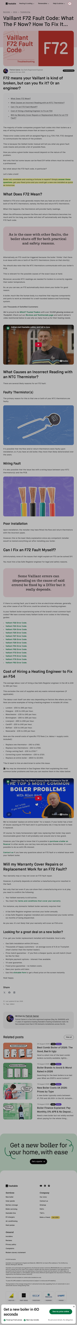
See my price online (61, 1312)
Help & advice (58, 3)
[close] (74, 1307)
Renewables (42, 3)
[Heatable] (11, 4)
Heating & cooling (25, 3)
